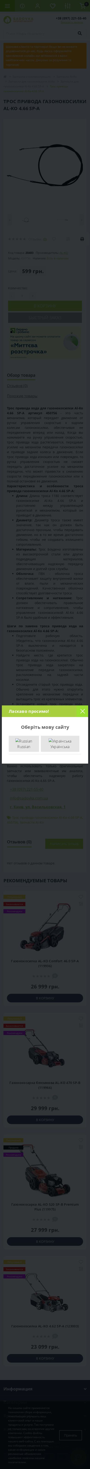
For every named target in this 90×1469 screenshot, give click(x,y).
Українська (60, 746)
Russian (23, 746)
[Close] (82, 711)
